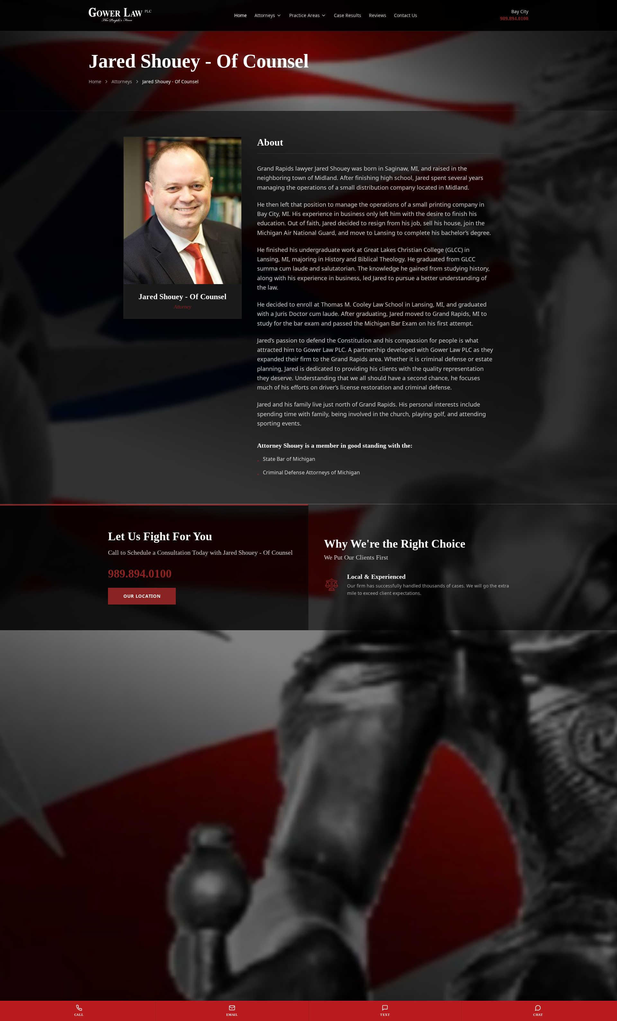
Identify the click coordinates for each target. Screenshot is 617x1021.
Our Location (141, 596)
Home (240, 15)
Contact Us (405, 15)
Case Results (347, 15)
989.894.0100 (514, 18)
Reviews (377, 15)
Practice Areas (304, 15)
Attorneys (265, 15)
